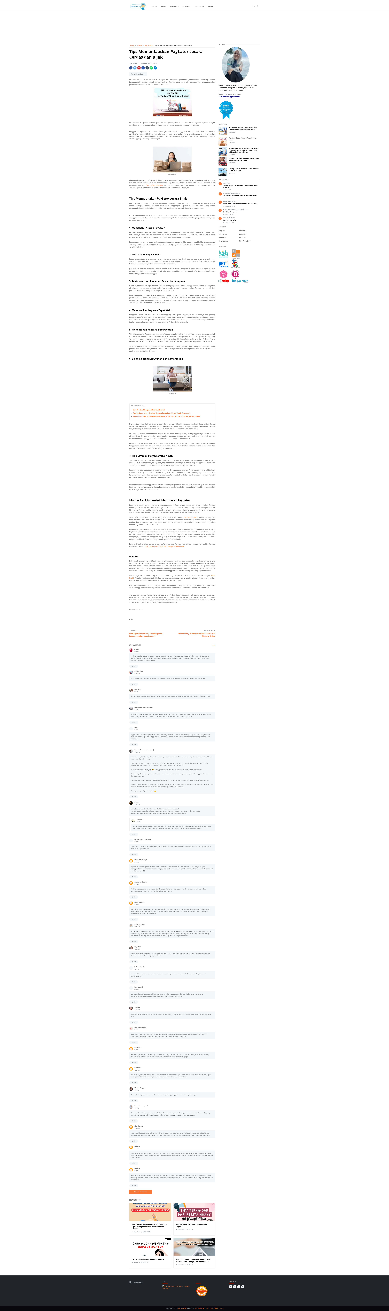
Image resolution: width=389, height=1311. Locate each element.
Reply (134, 666)
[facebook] (230, 1286)
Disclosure (209, 1308)
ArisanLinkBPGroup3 (229, 193)
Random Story (232, 201)
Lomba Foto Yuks (229, 220)
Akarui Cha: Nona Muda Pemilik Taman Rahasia (239, 195)
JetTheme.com (199, 1308)
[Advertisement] (194, 24)
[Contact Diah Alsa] (236, 64)
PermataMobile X (191, 517)
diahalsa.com (182, 1308)
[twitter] (242, 1286)
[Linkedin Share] (143, 68)
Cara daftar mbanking (155, 185)
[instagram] (234, 1286)
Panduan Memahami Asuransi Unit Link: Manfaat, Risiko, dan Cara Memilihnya (243, 129)
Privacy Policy (218, 1308)
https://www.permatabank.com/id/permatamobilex (164, 546)
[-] (247, 6)
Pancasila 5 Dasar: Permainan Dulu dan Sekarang (240, 204)
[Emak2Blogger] (224, 254)
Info (224, 218)
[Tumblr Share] (147, 68)
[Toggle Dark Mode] (254, 6)
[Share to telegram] (155, 68)
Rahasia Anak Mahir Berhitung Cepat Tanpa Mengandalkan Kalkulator (244, 159)
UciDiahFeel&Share (242, 209)
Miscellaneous (231, 218)
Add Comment (141, 1192)
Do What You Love (229, 212)
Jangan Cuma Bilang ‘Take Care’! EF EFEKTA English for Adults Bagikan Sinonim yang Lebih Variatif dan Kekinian (244, 150)
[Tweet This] (135, 68)
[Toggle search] (258, 6)
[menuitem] (154, 6)
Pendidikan (226, 183)
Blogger (238, 193)
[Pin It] (139, 68)
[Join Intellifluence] (177, 1287)
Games (225, 201)
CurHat (225, 209)
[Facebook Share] (131, 68)
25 (156, 63)
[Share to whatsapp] (151, 68)
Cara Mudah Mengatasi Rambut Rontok (149, 410)
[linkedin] (238, 1286)
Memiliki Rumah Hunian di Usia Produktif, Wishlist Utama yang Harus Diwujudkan (166, 416)
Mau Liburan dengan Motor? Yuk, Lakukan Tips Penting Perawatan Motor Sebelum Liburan (149, 1226)
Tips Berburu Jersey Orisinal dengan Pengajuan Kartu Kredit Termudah (161, 413)
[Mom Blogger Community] (224, 274)
